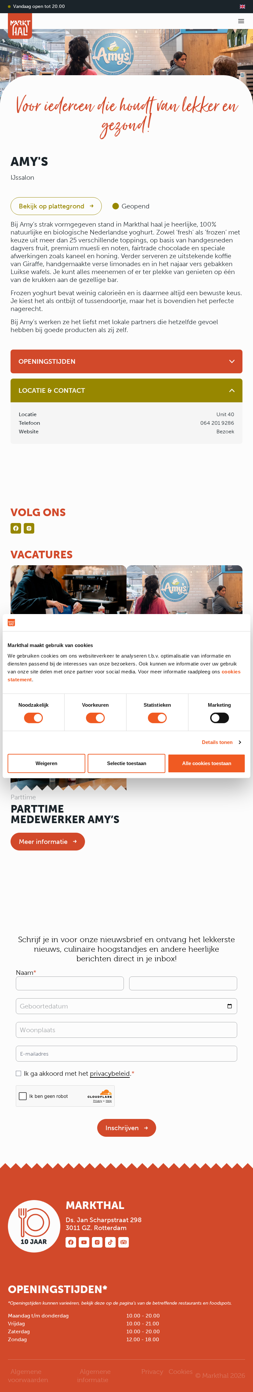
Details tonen (217, 742)
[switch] (95, 718)
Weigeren (46, 763)
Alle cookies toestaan (206, 763)
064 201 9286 (217, 423)
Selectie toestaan (126, 763)
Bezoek (225, 431)
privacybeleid (110, 1073)
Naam (24, 972)
